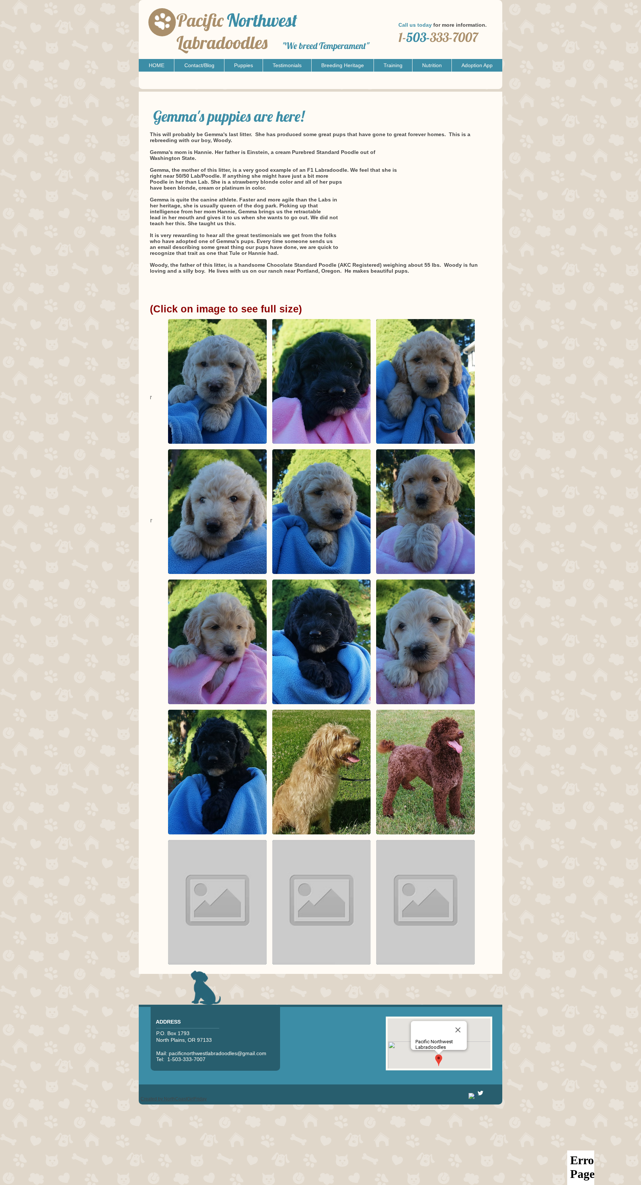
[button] (243, 65)
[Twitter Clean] (480, 1093)
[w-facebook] (472, 1096)
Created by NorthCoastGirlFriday (174, 1099)
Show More (321, 970)
